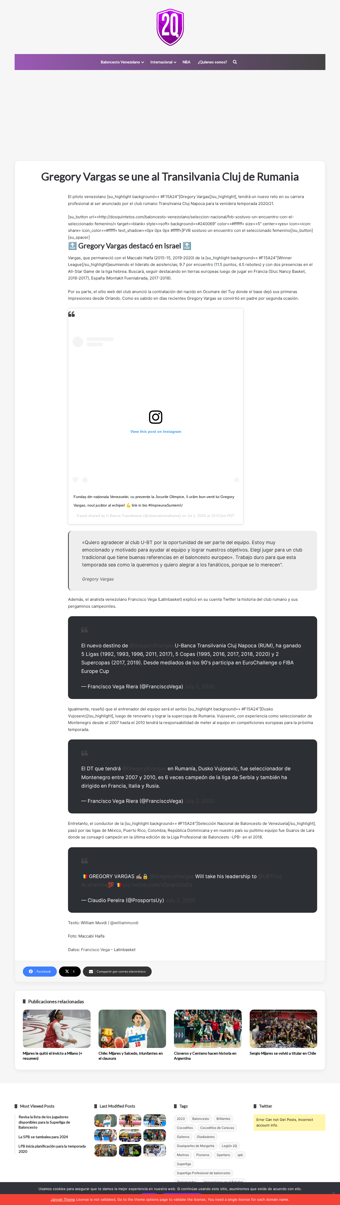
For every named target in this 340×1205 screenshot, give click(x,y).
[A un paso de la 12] (154, 1150)
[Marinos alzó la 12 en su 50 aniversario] (105, 1150)
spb (240, 1155)
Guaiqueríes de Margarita (195, 1146)
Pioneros (202, 1155)
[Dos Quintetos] (170, 27)
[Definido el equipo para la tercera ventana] (130, 1135)
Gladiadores (206, 1137)
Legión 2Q (229, 1146)
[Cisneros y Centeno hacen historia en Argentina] (208, 1029)
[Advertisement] (170, 115)
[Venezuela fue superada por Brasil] (105, 1135)
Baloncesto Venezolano (120, 62)
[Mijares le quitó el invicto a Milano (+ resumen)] (57, 1029)
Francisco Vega (95, 949)
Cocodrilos (185, 1128)
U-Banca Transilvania (124, 515)
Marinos (183, 1155)
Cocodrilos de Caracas (217, 1128)
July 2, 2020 (199, 687)
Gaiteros (183, 1137)
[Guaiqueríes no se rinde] (130, 1150)
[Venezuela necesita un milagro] (154, 1120)
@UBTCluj (270, 876)
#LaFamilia (94, 885)
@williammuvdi (124, 922)
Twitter (265, 1106)
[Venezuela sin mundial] (130, 1120)
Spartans (223, 1155)
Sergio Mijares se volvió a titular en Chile (283, 1053)
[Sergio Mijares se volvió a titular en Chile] (283, 1029)
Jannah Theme (63, 1199)
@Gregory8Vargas (151, 646)
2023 (181, 1119)
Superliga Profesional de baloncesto (203, 1173)
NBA (186, 62)
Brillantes (223, 1119)
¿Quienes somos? (212, 62)
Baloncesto (200, 1119)
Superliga (184, 1164)
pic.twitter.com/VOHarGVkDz (157, 885)
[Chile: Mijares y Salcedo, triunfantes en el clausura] (132, 1029)
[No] (333, 1193)
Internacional (161, 62)
